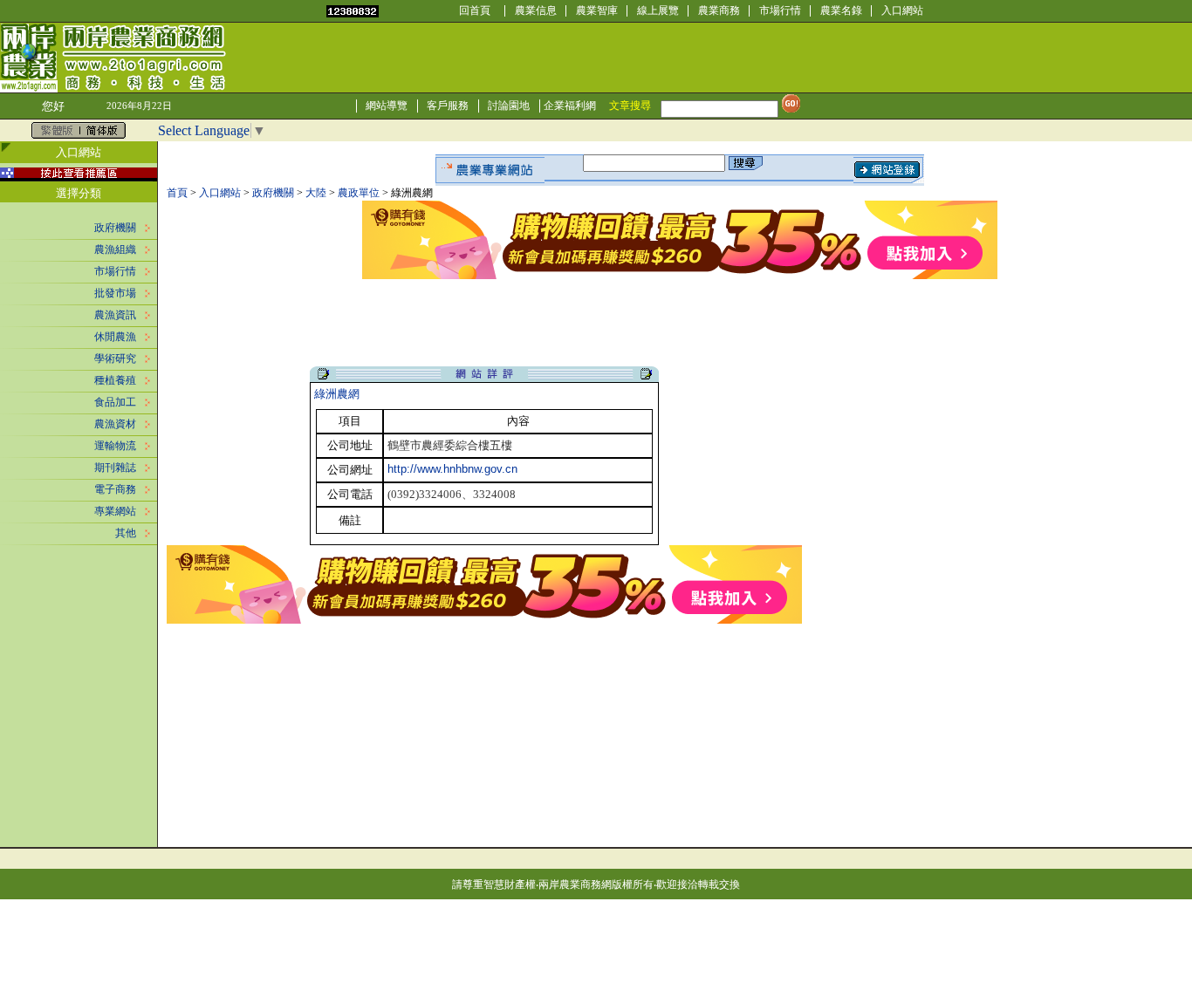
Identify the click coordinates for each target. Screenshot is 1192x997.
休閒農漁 (115, 337)
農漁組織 (115, 249)
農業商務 (719, 10)
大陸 (315, 193)
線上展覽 (658, 10)
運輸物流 (115, 446)
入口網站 (902, 10)
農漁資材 (115, 424)
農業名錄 (841, 10)
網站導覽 (387, 105)
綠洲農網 (337, 393)
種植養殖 (115, 380)
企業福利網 (570, 105)
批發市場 (115, 293)
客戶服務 (448, 105)
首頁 (177, 193)
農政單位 (359, 193)
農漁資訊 (115, 315)
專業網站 (115, 511)
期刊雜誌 (115, 467)
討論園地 (509, 105)
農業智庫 (597, 10)
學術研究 (115, 358)
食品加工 (115, 402)
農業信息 (536, 10)
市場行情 (780, 10)
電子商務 (115, 489)
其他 (125, 533)
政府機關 (115, 228)
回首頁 (474, 10)
